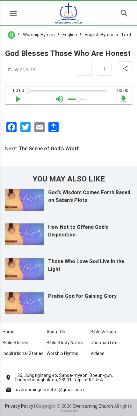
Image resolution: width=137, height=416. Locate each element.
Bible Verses (103, 331)
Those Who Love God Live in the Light (86, 265)
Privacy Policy (19, 406)
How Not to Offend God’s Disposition (78, 231)
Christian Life (104, 342)
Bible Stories (15, 342)
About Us (56, 331)
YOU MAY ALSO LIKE (68, 178)
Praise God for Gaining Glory (82, 296)
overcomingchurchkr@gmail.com (50, 389)
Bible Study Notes (65, 342)
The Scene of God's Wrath (49, 149)
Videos (97, 353)
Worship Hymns (62, 353)
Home (9, 331)
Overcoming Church (93, 406)
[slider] (28, 90)
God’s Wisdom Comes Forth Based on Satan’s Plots (89, 196)
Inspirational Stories (23, 353)
